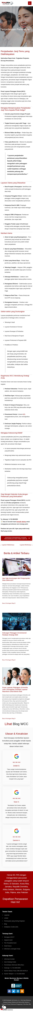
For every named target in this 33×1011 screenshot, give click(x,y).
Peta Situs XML (27, 1004)
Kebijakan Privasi (6, 1004)
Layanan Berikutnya (26, 545)
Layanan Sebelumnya (7, 545)
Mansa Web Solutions (23, 1002)
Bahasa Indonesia (8, 1010)
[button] (4, 1007)
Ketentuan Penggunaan (17, 1004)
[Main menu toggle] (30, 3)
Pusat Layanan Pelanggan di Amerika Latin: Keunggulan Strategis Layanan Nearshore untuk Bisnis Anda (15, 689)
